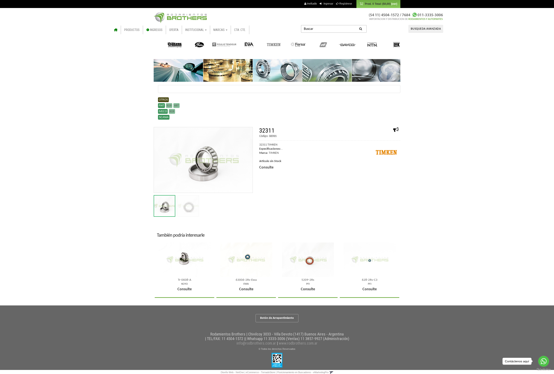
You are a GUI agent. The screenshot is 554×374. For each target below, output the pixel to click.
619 (169, 105)
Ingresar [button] (328, 3)
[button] (331, 372)
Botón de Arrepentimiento (277, 318)
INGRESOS (156, 30)
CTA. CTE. (240, 30)
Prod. (377, 3)
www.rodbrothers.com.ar (298, 343)
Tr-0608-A (184, 280)
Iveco (163, 111)
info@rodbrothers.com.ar (256, 343)
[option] (167, 44)
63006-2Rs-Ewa (246, 280)
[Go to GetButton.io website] (544, 369)
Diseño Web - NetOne (232, 372)
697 (176, 105)
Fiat (161, 105)
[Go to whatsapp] (543, 361)
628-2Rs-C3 (369, 280)
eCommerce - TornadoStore (260, 372)
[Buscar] (361, 29)
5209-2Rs (307, 280)
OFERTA (174, 30)
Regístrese (345, 3)
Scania (164, 117)
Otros (163, 99)
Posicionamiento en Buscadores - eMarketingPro (303, 372)
